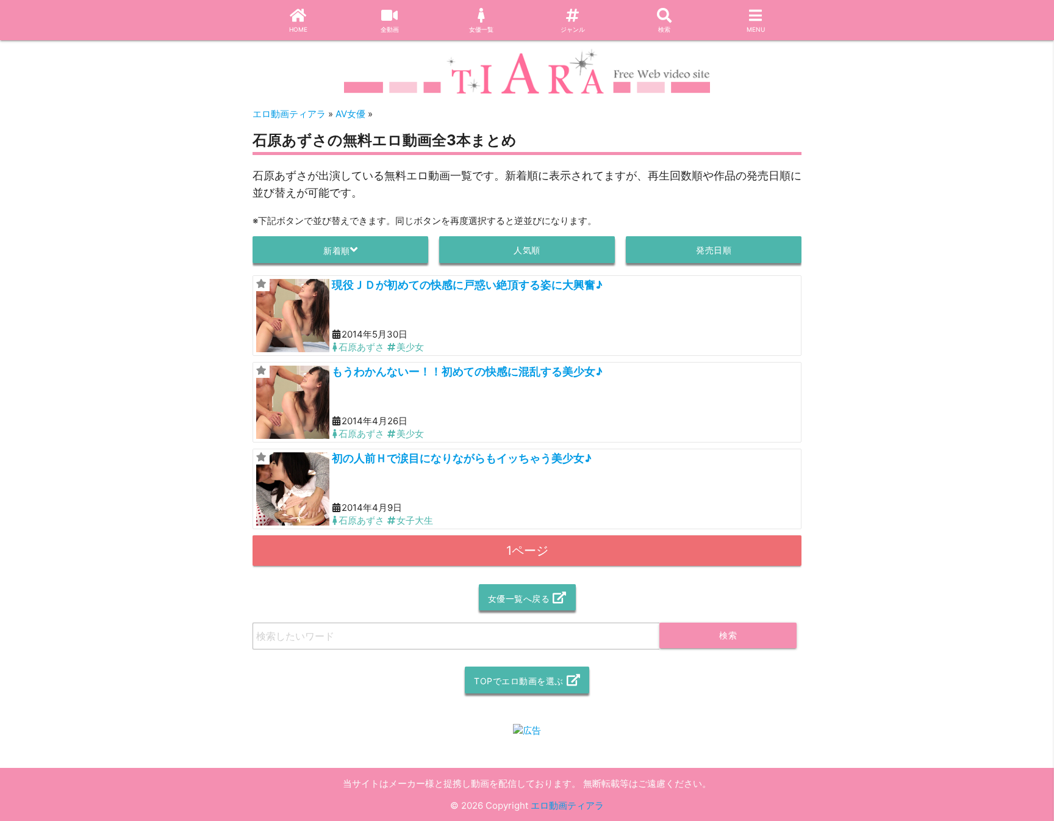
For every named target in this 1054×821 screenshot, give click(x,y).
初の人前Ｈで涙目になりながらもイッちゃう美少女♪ (462, 458)
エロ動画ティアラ (567, 805)
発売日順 (713, 250)
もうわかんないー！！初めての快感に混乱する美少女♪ (467, 371)
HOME (298, 29)
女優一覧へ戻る (519, 598)
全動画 (390, 29)
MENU (756, 29)
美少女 (410, 347)
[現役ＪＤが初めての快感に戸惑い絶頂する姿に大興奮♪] (292, 315)
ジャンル (573, 29)
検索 (664, 29)
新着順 (336, 250)
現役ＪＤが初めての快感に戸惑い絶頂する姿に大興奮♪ (467, 284)
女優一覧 (481, 29)
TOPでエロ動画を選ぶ (519, 681)
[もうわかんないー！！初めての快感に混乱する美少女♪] (292, 402)
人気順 (527, 250)
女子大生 (414, 520)
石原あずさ (361, 347)
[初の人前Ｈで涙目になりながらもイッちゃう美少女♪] (292, 489)
